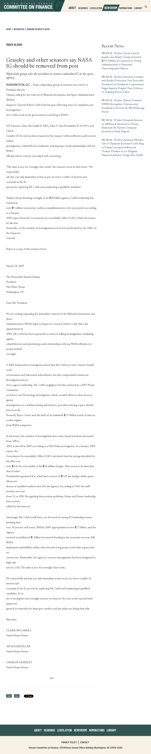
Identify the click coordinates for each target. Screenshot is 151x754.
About (38, 730)
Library (138, 8)
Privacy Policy (69, 742)
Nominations (125, 8)
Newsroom (80, 730)
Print (9, 696)
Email (17, 696)
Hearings (83, 8)
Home (8, 29)
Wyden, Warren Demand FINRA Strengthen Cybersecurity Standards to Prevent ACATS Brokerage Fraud (123, 106)
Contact (84, 742)
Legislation (96, 8)
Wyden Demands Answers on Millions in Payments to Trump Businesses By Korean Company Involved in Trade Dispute (122, 126)
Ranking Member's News (38, 29)
